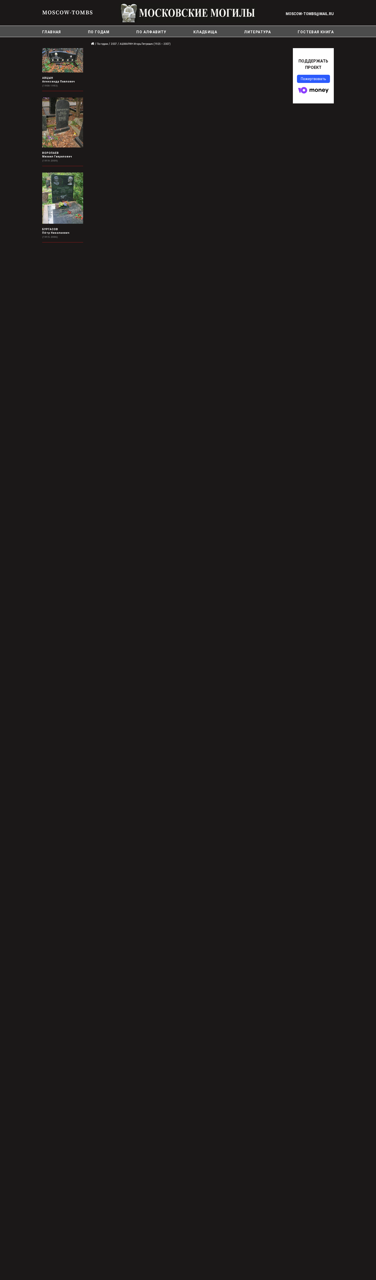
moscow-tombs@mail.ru (310, 14)
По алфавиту (151, 32)
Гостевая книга (316, 32)
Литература (257, 32)
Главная (51, 32)
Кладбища (205, 32)
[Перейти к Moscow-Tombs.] (93, 43)
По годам (98, 32)
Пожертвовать (313, 79)
